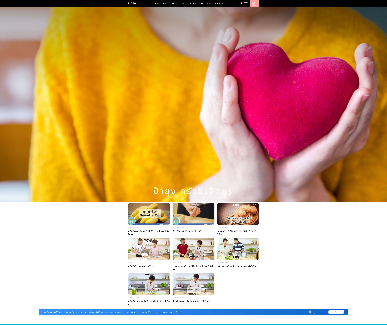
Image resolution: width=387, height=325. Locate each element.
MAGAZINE (220, 3)
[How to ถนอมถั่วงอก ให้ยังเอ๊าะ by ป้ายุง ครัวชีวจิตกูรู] (193, 255)
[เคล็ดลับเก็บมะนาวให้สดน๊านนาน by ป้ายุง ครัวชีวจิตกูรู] (149, 290)
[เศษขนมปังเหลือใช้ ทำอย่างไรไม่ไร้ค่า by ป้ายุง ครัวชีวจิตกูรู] (238, 220)
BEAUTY (173, 3)
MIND (164, 3)
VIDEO (209, 3)
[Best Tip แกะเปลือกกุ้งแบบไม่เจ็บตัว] (193, 220)
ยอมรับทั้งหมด (336, 312)
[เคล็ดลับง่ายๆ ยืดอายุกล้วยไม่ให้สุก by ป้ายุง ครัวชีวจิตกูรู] (149, 220)
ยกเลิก (320, 312)
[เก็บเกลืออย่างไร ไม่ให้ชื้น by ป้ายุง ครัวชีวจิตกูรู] (193, 290)
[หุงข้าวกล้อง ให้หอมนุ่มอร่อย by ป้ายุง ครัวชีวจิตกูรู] (238, 255)
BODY (156, 3)
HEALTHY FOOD (197, 3)
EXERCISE (183, 3)
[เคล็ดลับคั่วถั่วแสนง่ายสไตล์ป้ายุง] (149, 255)
